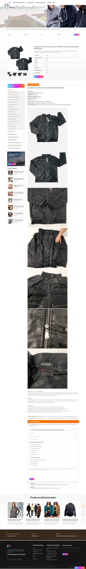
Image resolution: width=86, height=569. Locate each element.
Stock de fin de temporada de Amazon (15, 145)
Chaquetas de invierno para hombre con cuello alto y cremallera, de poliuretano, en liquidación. (48, 429)
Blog (54, 2)
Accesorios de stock (11, 128)
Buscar (76, 34)
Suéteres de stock (11, 111)
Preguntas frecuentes (41, 2)
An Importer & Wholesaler (35, 448)
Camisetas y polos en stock (12, 92)
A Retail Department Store (35, 444)
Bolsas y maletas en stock (12, 134)
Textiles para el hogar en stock (13, 137)
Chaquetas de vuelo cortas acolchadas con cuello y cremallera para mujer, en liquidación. (51, 520)
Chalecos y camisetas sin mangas (13, 116)
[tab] (33, 84)
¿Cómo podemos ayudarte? (13, 155)
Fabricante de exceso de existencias (51, 557)
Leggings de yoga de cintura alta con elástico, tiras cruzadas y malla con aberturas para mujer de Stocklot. (18, 200)
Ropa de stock (14, 29)
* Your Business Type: (36, 442)
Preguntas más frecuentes (38, 553)
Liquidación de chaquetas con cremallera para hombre (56, 418)
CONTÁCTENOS (11, 164)
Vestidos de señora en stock (13, 109)
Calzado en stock (11, 131)
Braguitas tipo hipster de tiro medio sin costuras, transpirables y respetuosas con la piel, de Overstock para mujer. (19, 186)
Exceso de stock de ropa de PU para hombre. (70, 416)
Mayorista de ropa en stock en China (55, 416)
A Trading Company (34, 450)
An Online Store (34, 454)
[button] (82, 513)
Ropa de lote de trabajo (51, 554)
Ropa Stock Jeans (11, 106)
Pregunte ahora (39, 76)
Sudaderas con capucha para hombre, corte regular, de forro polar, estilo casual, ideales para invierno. (33, 520)
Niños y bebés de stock (12, 126)
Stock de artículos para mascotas (14, 148)
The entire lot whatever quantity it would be (38, 459)
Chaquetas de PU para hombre (42, 416)
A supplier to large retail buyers (36, 446)
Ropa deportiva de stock (12, 114)
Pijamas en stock (11, 123)
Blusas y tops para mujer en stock (14, 97)
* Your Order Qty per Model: (35, 457)
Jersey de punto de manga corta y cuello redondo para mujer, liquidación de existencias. (18, 213)
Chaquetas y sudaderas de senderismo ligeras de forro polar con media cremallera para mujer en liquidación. (18, 220)
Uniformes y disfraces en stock (13, 121)
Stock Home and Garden (12, 139)
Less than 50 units (34, 465)
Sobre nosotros (30, 2)
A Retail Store (33, 452)
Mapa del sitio (42, 566)
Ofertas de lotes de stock (19, 2)
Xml (46, 566)
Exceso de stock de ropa (51, 551)
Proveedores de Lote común (52, 552)
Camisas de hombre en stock (13, 99)
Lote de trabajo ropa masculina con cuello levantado (36, 418)
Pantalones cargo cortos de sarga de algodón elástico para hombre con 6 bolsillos (19, 179)
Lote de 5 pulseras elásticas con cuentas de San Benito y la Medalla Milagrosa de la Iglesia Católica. (19, 193)
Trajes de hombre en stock (12, 101)
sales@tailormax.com (11, 536)
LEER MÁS (15, 174)
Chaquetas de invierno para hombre (72, 418)
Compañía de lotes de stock (52, 559)
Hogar (9, 2)
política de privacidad (51, 566)
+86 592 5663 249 (35, 536)
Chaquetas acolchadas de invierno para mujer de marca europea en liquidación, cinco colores (70, 520)
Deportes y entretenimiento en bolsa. (14, 142)
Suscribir (65, 554)
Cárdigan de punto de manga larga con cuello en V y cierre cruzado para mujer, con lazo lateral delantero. (19, 206)
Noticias (49, 2)
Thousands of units (34, 461)
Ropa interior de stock (12, 119)
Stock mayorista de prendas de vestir (52, 549)
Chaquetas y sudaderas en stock (23, 29)
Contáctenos (12, 7)
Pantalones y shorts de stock (13, 104)
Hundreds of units (34, 463)
